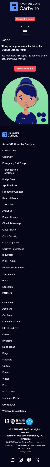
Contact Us (9, 404)
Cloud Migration (10, 242)
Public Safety (9, 261)
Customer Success (12, 321)
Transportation (9, 274)
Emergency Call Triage (14, 163)
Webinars (7, 359)
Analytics (7, 211)
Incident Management (13, 267)
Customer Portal (10, 398)
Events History (10, 217)
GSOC (5, 280)
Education (7, 287)
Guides (6, 366)
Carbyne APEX (10, 150)
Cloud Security (10, 236)
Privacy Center (25, 452)
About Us (7, 308)
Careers (6, 334)
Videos (5, 378)
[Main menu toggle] (25, 30)
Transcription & (10, 169)
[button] (25, 19)
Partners (7, 293)
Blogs (5, 353)
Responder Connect (12, 191)
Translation (8, 173)
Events (6, 372)
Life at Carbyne (10, 328)
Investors (7, 341)
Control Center (10, 198)
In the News (8, 391)
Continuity (7, 157)
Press (5, 385)
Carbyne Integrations (13, 249)
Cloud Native (9, 229)
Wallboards (8, 204)
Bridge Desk (8, 179)
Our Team (7, 315)
